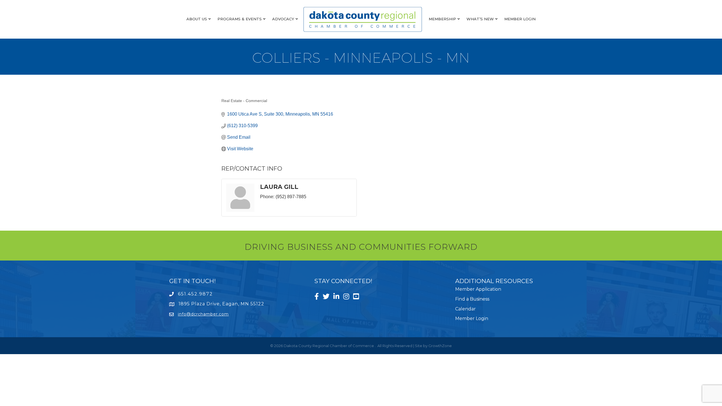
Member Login (520, 19)
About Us (196, 19)
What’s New (480, 19)
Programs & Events (239, 19)
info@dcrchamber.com (203, 314)
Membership (442, 19)
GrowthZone (440, 345)
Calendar (465, 309)
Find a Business (472, 299)
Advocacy (283, 19)
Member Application (478, 289)
